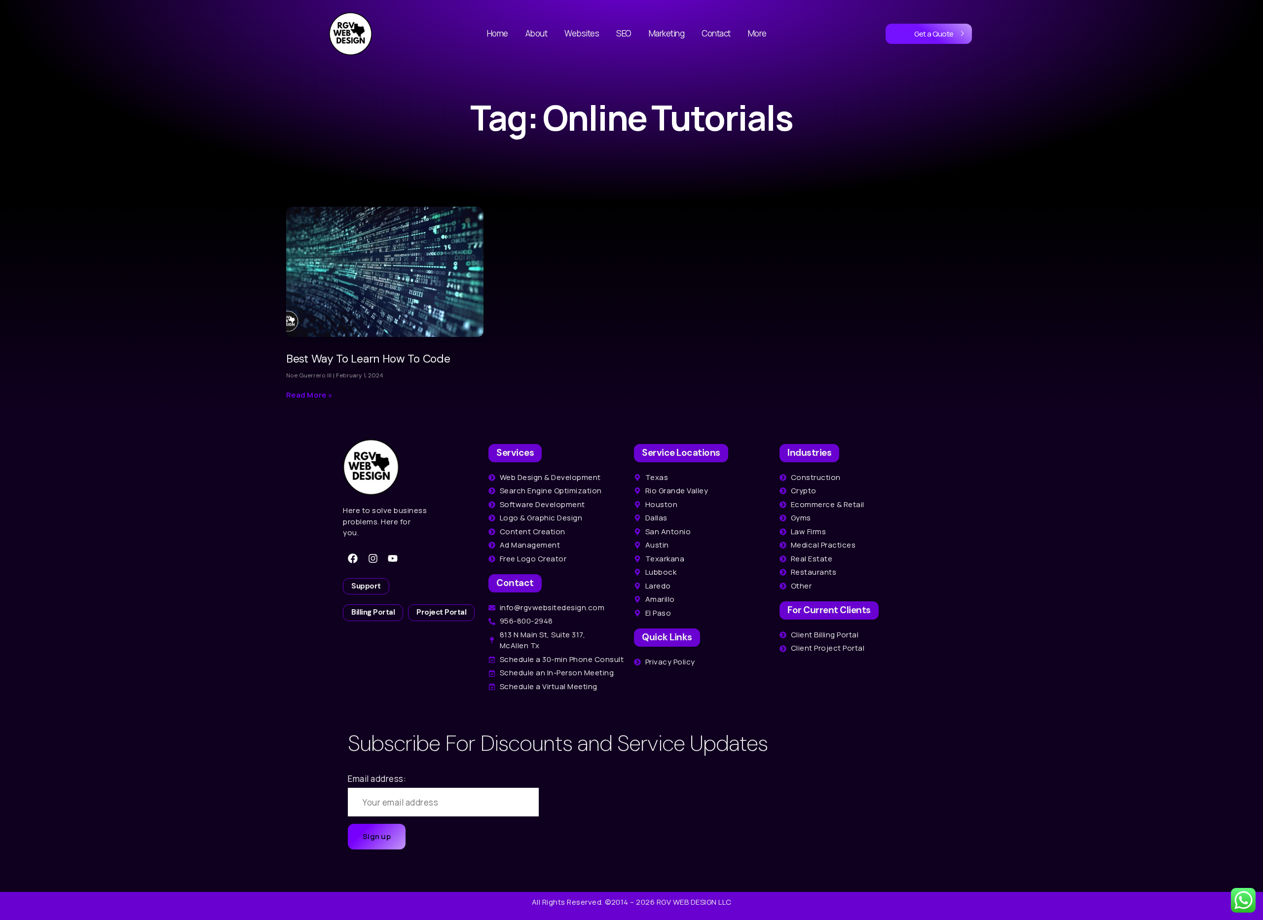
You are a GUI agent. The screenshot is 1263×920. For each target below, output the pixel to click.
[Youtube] (393, 558)
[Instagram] (373, 558)
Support (366, 586)
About (536, 33)
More (757, 33)
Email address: (377, 778)
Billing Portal (373, 612)
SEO (624, 33)
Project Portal (441, 612)
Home (497, 33)
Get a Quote (934, 34)
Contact (716, 33)
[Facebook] (353, 558)
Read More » (309, 395)
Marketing (667, 33)
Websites (581, 33)
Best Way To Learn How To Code (368, 358)
